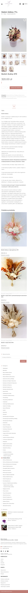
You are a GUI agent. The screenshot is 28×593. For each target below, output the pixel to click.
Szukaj (23, 361)
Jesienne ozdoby (7, 405)
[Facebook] (1, 551)
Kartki (4, 410)
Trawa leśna (5, 490)
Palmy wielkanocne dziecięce (9, 464)
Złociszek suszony (7, 505)
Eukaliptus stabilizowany (8, 395)
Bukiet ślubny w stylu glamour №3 (9, 250)
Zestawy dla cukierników (8, 503)
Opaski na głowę (7, 447)
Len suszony (5, 435)
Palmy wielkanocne (7, 459)
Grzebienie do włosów (8, 454)
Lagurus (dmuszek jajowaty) (9, 433)
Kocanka (5, 412)
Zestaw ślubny (6, 501)
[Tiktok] (5, 551)
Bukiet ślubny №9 (11, 13)
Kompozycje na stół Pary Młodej (10, 418)
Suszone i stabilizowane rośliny (10, 483)
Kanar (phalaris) (6, 408)
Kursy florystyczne (7, 426)
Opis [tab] (14, 106)
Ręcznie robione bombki (8, 474)
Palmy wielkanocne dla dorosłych (10, 462)
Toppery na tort (6, 488)
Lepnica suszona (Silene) (8, 437)
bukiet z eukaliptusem (18, 96)
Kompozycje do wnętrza (8, 416)
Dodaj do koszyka (16, 87)
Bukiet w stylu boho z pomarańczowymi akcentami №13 (14, 296)
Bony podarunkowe (7, 372)
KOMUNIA (5, 422)
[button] (2, 4)
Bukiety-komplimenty (8, 389)
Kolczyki (5, 414)
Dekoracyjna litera (7, 393)
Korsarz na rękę (6, 424)
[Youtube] (7, 551)
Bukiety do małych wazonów (9, 380)
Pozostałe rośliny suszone (9, 468)
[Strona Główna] (1, 13)
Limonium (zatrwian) (7, 439)
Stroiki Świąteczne (7, 478)
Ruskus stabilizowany (8, 476)
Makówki (5, 441)
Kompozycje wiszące (7, 420)
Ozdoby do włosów (7, 452)
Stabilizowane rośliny (8, 485)
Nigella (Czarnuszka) (7, 443)
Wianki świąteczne (7, 497)
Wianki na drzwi (6, 495)
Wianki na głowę (7, 455)
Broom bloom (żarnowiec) (9, 376)
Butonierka (5, 391)
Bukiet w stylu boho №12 (7, 342)
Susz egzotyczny (6, 480)
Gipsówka (5, 401)
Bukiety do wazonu (7, 385)
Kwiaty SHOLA (6, 431)
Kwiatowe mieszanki (7, 429)
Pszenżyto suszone (7, 472)
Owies (4, 449)
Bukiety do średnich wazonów (17, 293)
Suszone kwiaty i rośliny (8, 486)
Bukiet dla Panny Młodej (11, 95)
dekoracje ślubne (13, 98)
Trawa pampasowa (7, 493)
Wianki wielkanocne (7, 499)
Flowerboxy (5, 397)
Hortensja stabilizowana (8, 403)
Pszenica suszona (7, 470)
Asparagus (5, 368)
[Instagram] (3, 551)
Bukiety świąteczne (7, 387)
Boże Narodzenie (7, 374)
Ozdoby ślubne (21, 95)
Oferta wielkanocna (7, 445)
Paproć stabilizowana (8, 466)
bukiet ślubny (9, 96)
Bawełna (5, 370)
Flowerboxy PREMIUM (8, 399)
